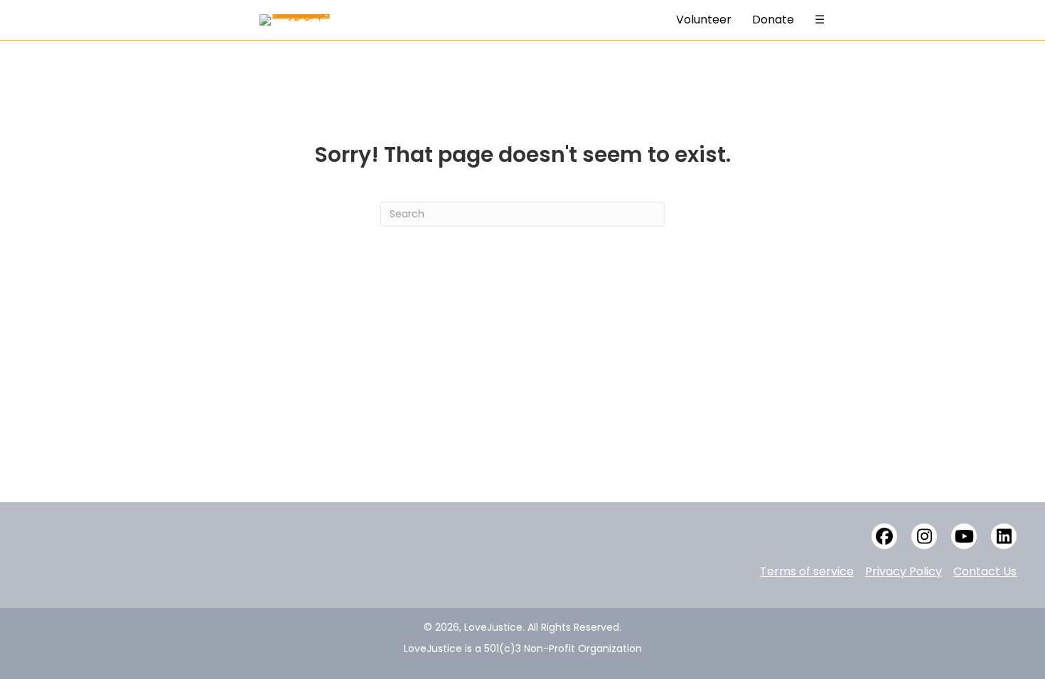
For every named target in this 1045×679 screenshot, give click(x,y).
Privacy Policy (903, 571)
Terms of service (807, 571)
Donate (773, 19)
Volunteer (704, 19)
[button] (884, 536)
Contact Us (985, 571)
